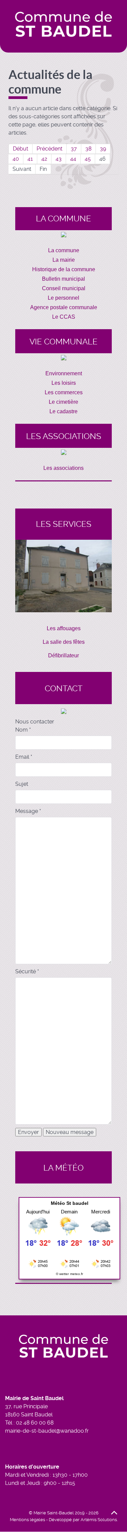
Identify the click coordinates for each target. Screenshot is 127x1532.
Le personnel (63, 298)
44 (73, 159)
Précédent (49, 148)
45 (88, 159)
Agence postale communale (63, 307)
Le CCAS (63, 317)
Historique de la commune (63, 269)
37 (74, 148)
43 (59, 159)
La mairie (63, 260)
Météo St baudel (69, 1203)
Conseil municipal (63, 288)
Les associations (63, 468)
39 (103, 148)
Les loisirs (63, 383)
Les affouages (64, 628)
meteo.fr (76, 1274)
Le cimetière (63, 402)
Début (20, 148)
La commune (63, 250)
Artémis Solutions (99, 1519)
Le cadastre (63, 411)
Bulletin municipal (63, 279)
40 (16, 159)
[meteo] (69, 1238)
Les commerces (64, 392)
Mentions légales (27, 1519)
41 (30, 159)
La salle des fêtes (64, 642)
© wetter (62, 1274)
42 (44, 159)
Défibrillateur (63, 655)
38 (88, 148)
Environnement (63, 373)
